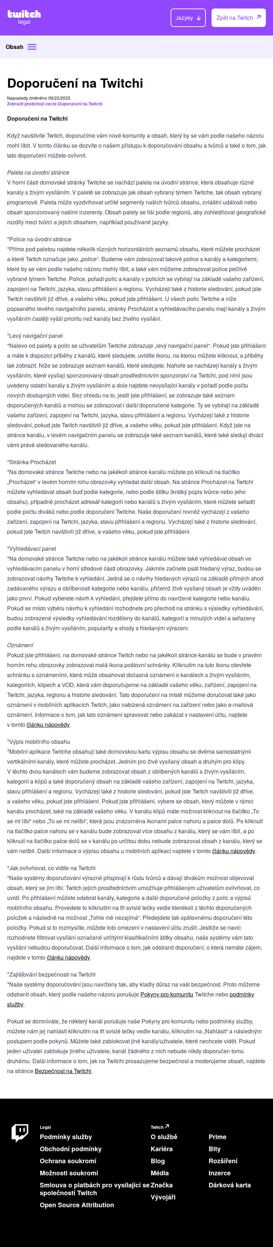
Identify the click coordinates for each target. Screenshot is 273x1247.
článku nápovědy (48, 724)
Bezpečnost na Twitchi (63, 1071)
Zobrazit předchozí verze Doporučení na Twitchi (54, 103)
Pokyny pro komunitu (166, 994)
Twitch (157, 1127)
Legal (45, 1127)
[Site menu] (32, 47)
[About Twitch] (19, 1168)
